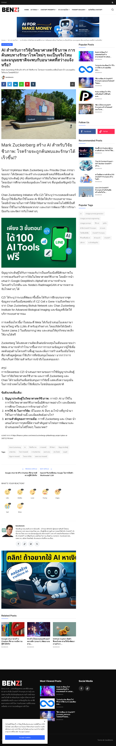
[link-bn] (58, 27)
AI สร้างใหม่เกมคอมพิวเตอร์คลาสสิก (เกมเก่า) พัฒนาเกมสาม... (38, 641)
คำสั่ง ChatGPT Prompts (88, 228)
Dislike (20, 498)
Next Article (44, 469)
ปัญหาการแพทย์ (14, 456)
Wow (20, 512)
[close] (44, 721)
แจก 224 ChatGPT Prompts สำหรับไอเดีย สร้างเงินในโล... (103, 190)
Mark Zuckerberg (15, 447)
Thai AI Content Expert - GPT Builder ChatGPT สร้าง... (104, 163)
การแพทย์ (43, 447)
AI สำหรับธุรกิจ (93, 243)
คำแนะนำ (97, 238)
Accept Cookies (25, 737)
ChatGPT (107, 238)
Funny (45, 498)
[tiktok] (87, 688)
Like (7, 498)
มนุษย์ (65, 452)
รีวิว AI (97, 223)
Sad (7, 512)
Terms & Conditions (105, 740)
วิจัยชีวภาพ (32, 447)
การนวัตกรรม (35, 452)
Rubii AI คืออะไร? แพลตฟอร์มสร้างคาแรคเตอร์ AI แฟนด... (103, 54)
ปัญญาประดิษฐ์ (63, 447)
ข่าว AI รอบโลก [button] (63, 10)
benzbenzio (20, 526)
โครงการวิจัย (27, 456)
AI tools (102, 228)
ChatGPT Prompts (99, 233)
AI (25, 447)
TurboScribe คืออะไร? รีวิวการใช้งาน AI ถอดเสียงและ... (105, 67)
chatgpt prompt (85, 223)
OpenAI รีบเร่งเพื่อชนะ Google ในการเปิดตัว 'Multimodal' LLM (56, 474)
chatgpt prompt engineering (89, 218)
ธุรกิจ (104, 223)
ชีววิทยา (52, 447)
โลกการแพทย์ (23, 452)
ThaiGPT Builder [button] (78, 10)
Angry (57, 498)
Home (26, 10)
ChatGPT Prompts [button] (48, 10)
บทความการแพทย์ (41, 456)
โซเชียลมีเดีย (84, 233)
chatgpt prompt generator (94, 214)
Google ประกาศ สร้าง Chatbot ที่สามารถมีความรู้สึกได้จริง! (21, 474)
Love (32, 498)
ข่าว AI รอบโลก (13, 40)
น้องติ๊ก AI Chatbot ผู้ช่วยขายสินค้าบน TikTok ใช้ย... (104, 149)
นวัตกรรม (12, 452)
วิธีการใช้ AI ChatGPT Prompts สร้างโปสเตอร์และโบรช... (103, 107)
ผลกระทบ (47, 452)
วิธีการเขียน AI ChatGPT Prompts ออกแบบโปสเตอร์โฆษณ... (104, 81)
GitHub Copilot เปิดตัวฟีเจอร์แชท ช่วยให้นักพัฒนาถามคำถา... (64, 641)
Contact (4, 2)
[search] (112, 9)
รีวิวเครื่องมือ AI (85, 238)
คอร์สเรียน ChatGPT (95, 10)
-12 (10, 489)
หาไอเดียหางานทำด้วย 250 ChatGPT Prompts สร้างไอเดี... (104, 176)
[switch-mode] (113, 2)
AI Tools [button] (34, 10)
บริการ (82, 243)
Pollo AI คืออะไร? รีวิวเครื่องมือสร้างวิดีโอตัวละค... (103, 94)
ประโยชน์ (56, 452)
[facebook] (81, 688)
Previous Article (31, 469)
